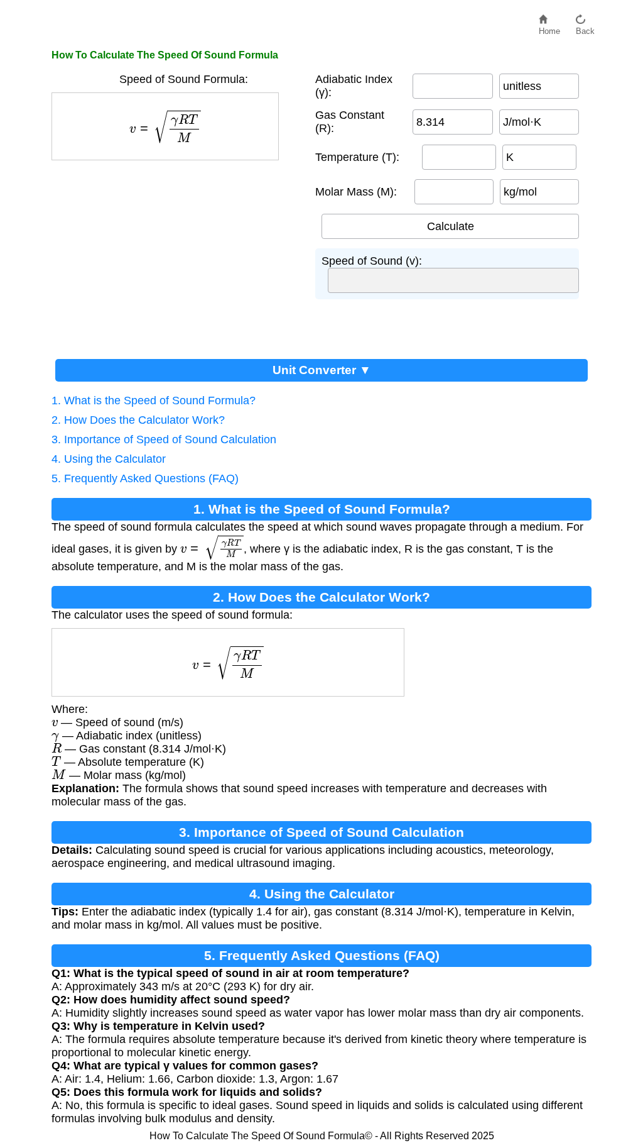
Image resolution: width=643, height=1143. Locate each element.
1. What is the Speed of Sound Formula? (153, 400)
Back (585, 28)
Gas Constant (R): (349, 122)
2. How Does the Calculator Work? (138, 420)
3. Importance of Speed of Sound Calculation (163, 439)
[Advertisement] (177, 255)
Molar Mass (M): (356, 191)
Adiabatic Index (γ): (353, 86)
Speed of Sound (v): (372, 261)
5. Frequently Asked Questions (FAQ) (145, 478)
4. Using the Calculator (108, 459)
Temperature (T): (357, 157)
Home (549, 28)
